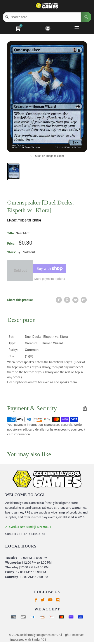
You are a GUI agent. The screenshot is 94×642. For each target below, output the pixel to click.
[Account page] (47, 29)
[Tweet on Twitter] (75, 300)
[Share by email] (84, 300)
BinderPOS (39, 639)
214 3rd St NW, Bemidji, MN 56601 (28, 527)
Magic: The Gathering (24, 220)
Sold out (20, 271)
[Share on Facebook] (59, 300)
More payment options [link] (49, 278)
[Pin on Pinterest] (67, 300)
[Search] (86, 17)
